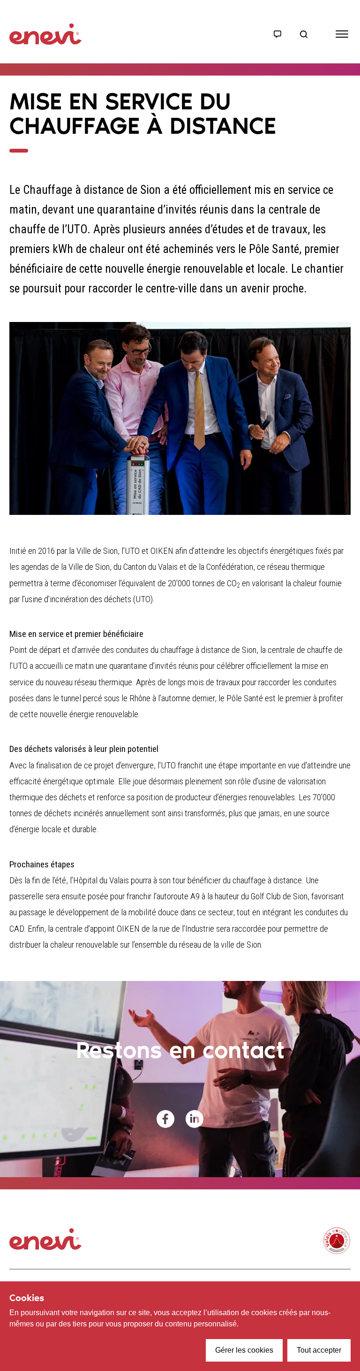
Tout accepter (319, 1350)
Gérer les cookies (244, 1350)
